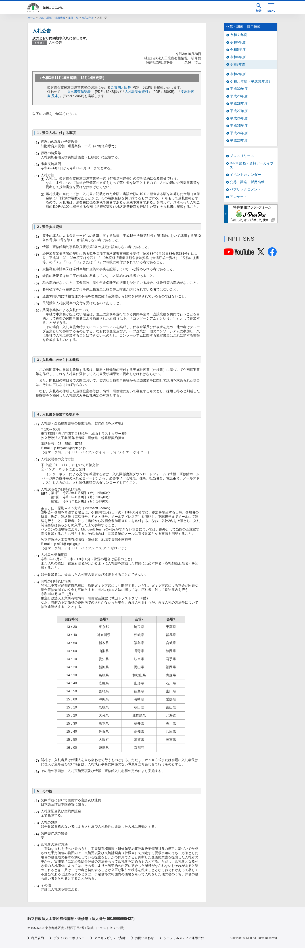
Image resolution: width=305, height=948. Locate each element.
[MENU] (271, 7)
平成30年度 (239, 89)
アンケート (238, 197)
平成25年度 (239, 125)
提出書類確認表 (79, 91)
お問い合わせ (144, 938)
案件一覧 (73, 17)
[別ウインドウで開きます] (239, 253)
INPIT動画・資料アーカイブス (252, 165)
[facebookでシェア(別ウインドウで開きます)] (272, 254)
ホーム (31, 17)
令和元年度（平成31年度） (251, 81)
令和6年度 (238, 42)
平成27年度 (239, 111)
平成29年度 (239, 96)
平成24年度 (239, 133)
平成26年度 (239, 118)
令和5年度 (238, 49)
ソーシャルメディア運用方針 (183, 938)
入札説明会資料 (136, 91)
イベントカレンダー (245, 174)
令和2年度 (238, 74)
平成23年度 (239, 140)
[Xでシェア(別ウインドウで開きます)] (260, 253)
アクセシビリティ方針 (109, 938)
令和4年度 (238, 57)
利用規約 (37, 938)
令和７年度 (238, 35)
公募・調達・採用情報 (51, 17)
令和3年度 (88, 17)
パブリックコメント (245, 189)
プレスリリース (242, 156)
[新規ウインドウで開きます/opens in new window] (251, 213)
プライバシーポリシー (69, 938)
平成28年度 (239, 103)
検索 (258, 10)
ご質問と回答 (121, 87)
